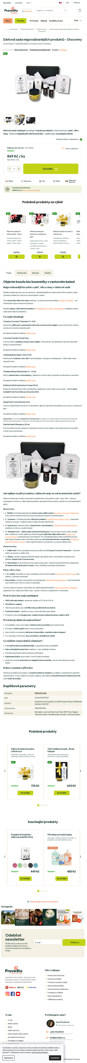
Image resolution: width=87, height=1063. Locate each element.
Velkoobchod (13, 1030)
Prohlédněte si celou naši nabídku (49, 308)
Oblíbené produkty (55, 999)
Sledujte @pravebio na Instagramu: (44, 901)
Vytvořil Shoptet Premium (69, 1059)
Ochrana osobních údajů (57, 982)
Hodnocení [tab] (21, 273)
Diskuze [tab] (35, 273)
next (80, 771)
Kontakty (18, 3)
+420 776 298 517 (57, 1032)
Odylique (63, 50)
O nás (10, 1020)
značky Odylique (66, 300)
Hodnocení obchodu (56, 975)
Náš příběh (7, 3)
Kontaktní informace (16, 1037)
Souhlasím (55, 1058)
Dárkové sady (41, 693)
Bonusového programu (31, 190)
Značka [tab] (48, 273)
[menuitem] (8, 20)
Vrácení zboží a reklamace (58, 989)
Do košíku (48, 168)
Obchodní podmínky (40, 1052)
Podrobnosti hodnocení (40, 50)
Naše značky (13, 1023)
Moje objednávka (55, 996)
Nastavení (8, 1058)
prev (5, 771)
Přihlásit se (75, 942)
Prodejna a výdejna (55, 992)
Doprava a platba (54, 979)
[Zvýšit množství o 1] (18, 169)
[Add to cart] (16, 257)
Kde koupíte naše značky (18, 1034)
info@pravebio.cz (57, 1037)
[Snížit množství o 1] (9, 169)
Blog (10, 1027)
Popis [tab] (9, 273)
